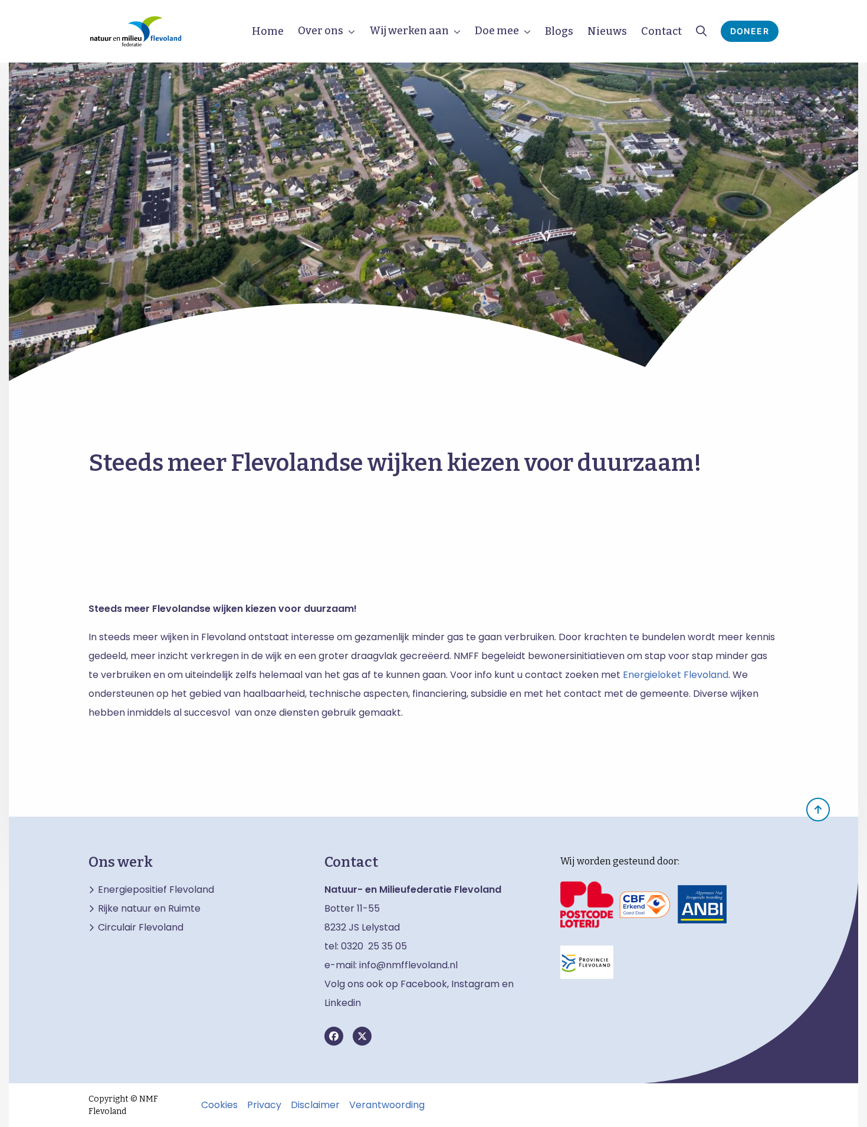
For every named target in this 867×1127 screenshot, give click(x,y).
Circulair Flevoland (140, 927)
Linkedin (342, 1003)
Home (268, 31)
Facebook (423, 984)
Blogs (559, 31)
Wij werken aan (409, 30)
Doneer (749, 31)
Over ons (320, 30)
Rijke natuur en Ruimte (149, 908)
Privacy (264, 1105)
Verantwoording (387, 1105)
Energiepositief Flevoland (156, 890)
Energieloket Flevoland (674, 675)
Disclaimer (315, 1105)
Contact (661, 31)
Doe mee (497, 30)
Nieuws (607, 31)
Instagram (475, 984)
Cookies (219, 1105)
